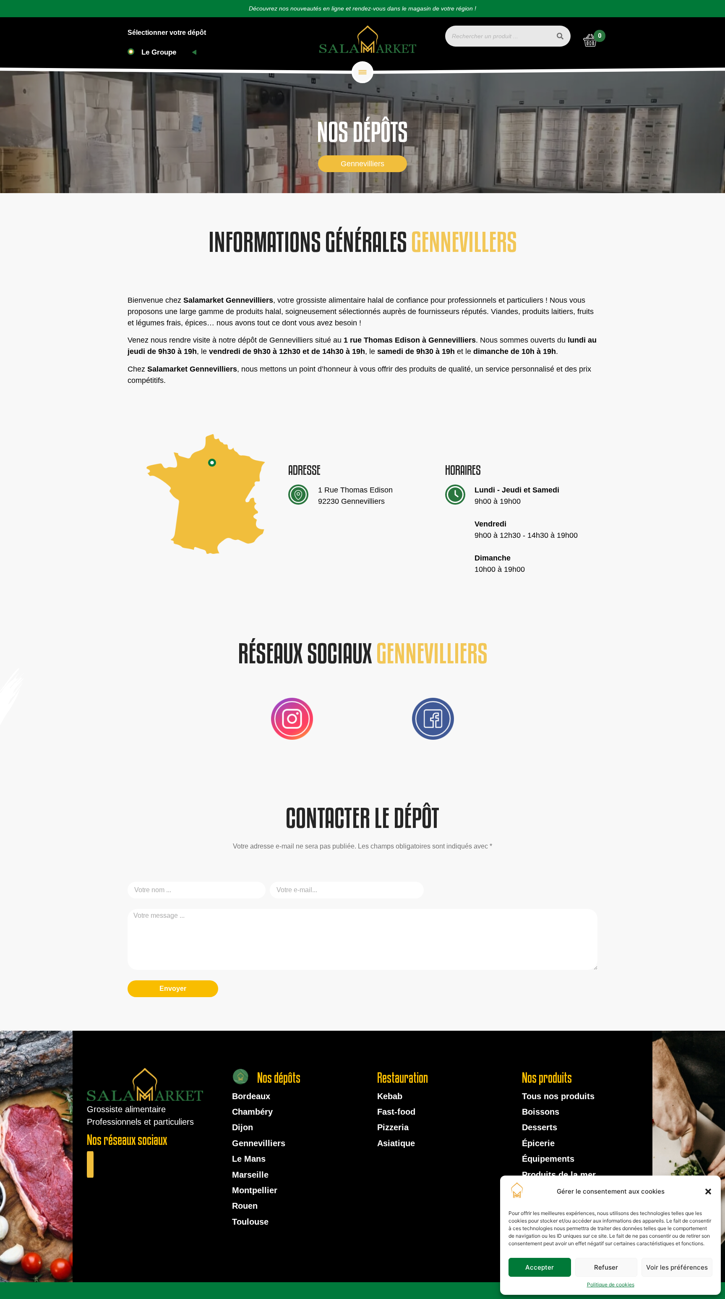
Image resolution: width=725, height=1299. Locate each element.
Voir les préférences (677, 1267)
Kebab (389, 1096)
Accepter (539, 1267)
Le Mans (249, 1158)
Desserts (539, 1127)
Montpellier (254, 1190)
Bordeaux (251, 1096)
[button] (708, 1191)
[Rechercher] (560, 36)
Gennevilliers (258, 1143)
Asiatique (396, 1143)
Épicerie (538, 1143)
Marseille (250, 1174)
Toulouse (250, 1221)
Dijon (242, 1127)
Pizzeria (393, 1127)
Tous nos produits (558, 1096)
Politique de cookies (610, 1284)
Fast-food (396, 1111)
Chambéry (252, 1111)
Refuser (606, 1267)
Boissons (540, 1111)
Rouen (245, 1205)
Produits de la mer (559, 1174)
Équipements (548, 1158)
